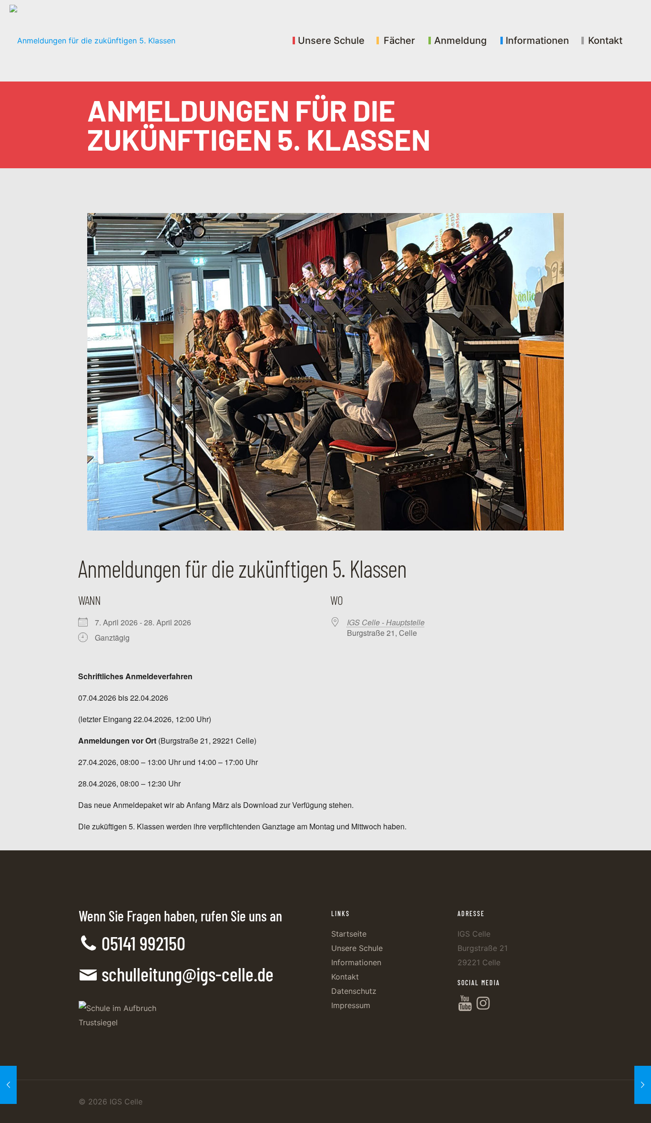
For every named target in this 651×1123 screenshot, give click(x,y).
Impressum (350, 1005)
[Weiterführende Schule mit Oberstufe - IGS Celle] (92, 40)
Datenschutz (353, 991)
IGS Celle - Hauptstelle (386, 622)
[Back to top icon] (605, 1103)
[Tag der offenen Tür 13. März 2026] (8, 1085)
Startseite (348, 934)
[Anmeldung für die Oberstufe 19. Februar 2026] (642, 1085)
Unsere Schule (357, 948)
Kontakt (345, 976)
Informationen (356, 962)
